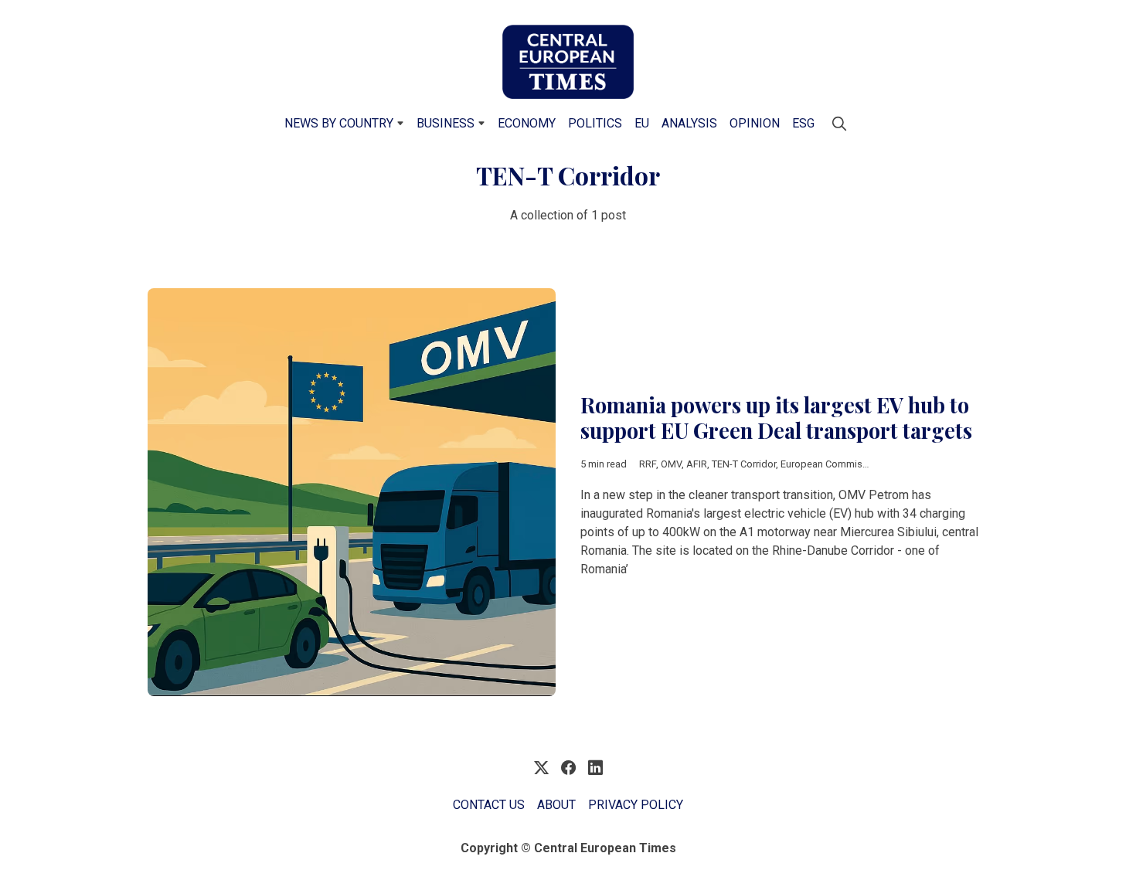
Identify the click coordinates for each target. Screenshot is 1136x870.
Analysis (689, 123)
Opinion (755, 123)
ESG (803, 123)
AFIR (696, 464)
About (556, 804)
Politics (595, 123)
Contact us (489, 804)
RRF (647, 464)
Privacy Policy (635, 804)
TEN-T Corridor (744, 464)
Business (445, 123)
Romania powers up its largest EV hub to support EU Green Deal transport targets (776, 417)
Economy (527, 123)
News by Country (338, 123)
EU (641, 123)
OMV (671, 464)
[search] (839, 123)
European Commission (831, 464)
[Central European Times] (568, 62)
